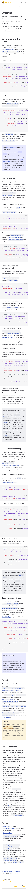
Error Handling (6, 717)
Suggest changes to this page (12, 871)
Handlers (6, 826)
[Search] (21, 2)
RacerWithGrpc (6, 617)
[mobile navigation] (25, 2)
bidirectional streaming (8, 337)
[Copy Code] (25, 65)
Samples (5, 843)
